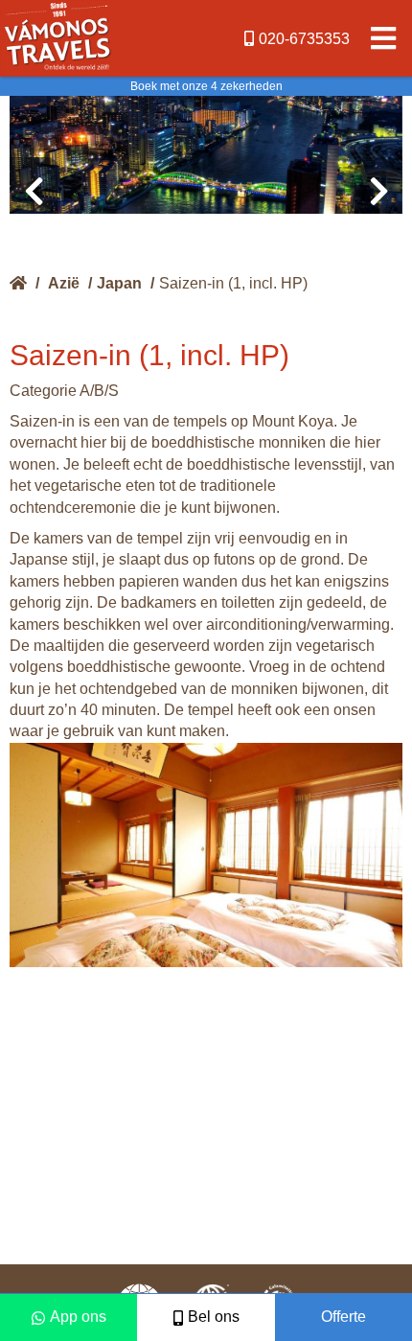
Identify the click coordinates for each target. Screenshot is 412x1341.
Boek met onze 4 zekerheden (206, 86)
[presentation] (33, 191)
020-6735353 (304, 39)
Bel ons (214, 1316)
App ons (78, 1316)
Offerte (343, 1316)
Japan (119, 283)
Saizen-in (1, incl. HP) (233, 283)
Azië (64, 283)
